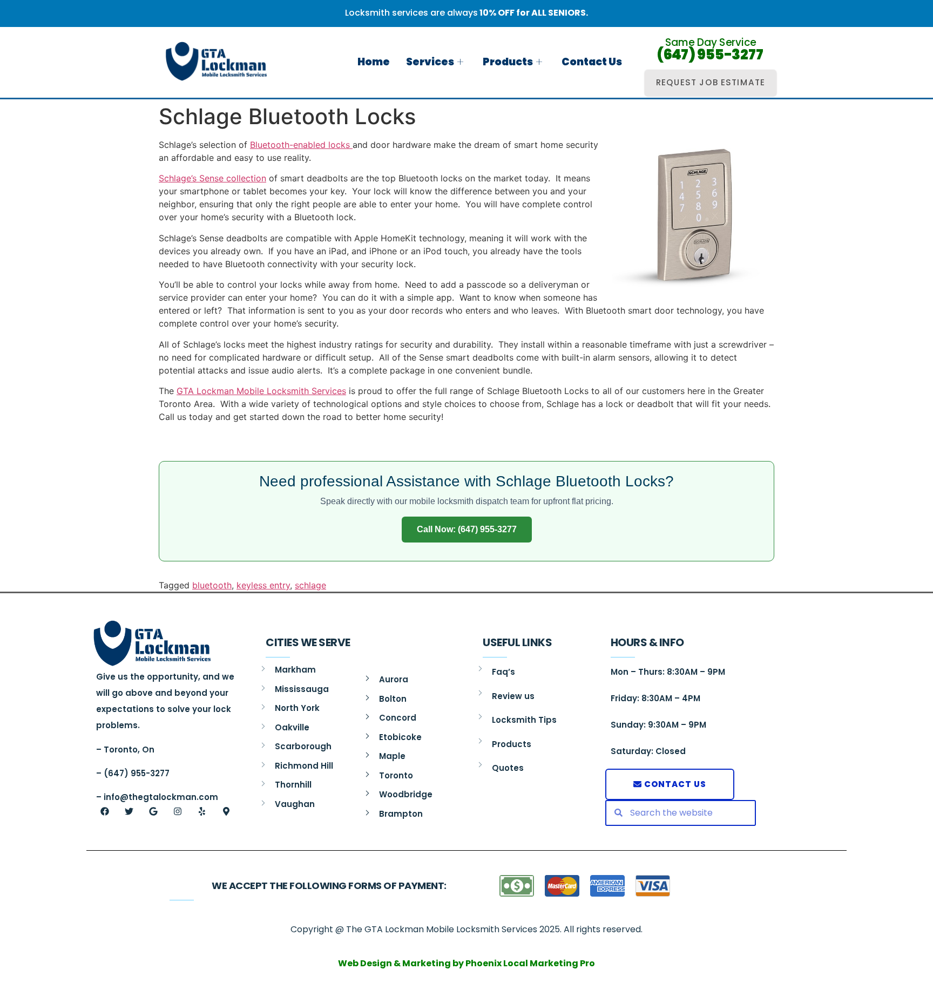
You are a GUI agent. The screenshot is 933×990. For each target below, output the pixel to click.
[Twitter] (129, 811)
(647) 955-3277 (710, 54)
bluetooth (212, 585)
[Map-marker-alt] (226, 811)
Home (373, 62)
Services (430, 62)
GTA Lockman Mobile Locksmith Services (261, 390)
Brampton (401, 813)
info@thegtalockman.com (161, 797)
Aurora (393, 679)
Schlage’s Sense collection (212, 178)
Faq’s (503, 671)
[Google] (153, 811)
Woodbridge (405, 794)
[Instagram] (177, 811)
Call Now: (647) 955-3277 (467, 529)
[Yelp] (202, 811)
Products (508, 62)
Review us (513, 696)
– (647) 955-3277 (133, 773)
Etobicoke (400, 737)
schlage (310, 585)
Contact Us (592, 62)
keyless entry (263, 585)
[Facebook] (104, 811)
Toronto (396, 775)
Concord (397, 717)
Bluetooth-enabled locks (301, 144)
